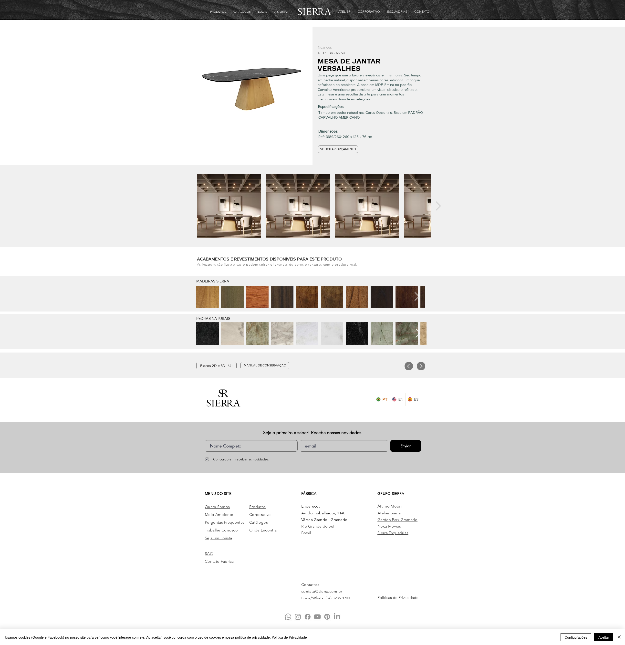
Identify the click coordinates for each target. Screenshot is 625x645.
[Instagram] (298, 617)
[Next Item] (438, 206)
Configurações (576, 637)
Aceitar (603, 637)
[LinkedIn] (337, 617)
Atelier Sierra (389, 513)
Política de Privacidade (289, 637)
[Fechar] (619, 637)
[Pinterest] (327, 617)
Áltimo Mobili (389, 506)
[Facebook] (308, 617)
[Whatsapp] (288, 617)
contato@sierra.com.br (321, 591)
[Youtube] (317, 617)
